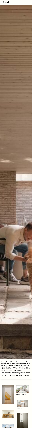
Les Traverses (5, 405)
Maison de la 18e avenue (21, 394)
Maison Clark (20, 408)
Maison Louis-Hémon (6, 419)
